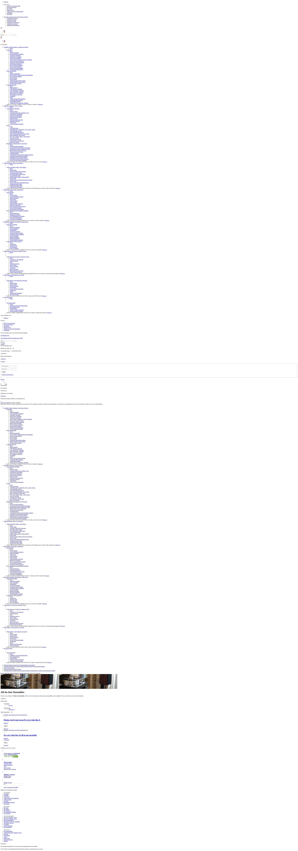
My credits (6, 809)
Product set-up (10, 10)
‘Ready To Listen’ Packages (17, 61)
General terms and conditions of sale (12, 832)
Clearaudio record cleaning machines (19, 156)
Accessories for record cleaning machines (20, 147)
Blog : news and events (9, 323)
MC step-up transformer (16, 76)
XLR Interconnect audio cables (17, 174)
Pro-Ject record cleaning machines (18, 160)
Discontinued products (9, 802)
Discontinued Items (14, 307)
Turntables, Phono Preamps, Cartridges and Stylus (16, 47)
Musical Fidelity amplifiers (16, 240)
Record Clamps (14, 118)
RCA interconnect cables (16, 173)
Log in (3, 372)
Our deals (6, 801)
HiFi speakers (10, 192)
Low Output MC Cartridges (17, 90)
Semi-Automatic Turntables (16, 54)
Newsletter (9, 14)
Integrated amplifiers (15, 227)
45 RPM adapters (14, 153)
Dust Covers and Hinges (16, 115)
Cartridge (6, 795)
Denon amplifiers (14, 235)
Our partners (7, 835)
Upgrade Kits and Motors (16, 114)
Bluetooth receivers (14, 263)
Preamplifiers (13, 230)
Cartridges (6, 824)
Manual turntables (14, 52)
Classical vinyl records (15, 139)
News (11, 51)
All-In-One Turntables (15, 58)
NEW (11, 48)
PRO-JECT (11, 709)
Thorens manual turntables (16, 69)
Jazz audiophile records (16, 131)
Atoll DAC (12, 268)
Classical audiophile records (17, 132)
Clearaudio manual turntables (17, 62)
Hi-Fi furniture (13, 247)
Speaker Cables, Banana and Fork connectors (21, 180)
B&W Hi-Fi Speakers (15, 205)
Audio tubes (13, 244)
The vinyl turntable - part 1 (10, 819)
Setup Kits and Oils (14, 121)
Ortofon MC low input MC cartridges (19, 103)
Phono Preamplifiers (15, 73)
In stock (11, 705)
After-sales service (8, 839)
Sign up (2, 379)
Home (2, 673)
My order (6, 808)
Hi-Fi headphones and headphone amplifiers (17, 210)
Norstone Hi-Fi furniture (16, 293)
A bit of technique (8, 826)
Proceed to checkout (6, 402)
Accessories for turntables (13, 108)
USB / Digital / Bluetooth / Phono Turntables (21, 59)
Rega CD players (14, 269)
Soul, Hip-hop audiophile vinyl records (19, 133)
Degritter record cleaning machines (18, 157)
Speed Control (13, 78)
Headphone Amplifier (15, 215)
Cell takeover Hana (11, 19)
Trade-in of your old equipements (15, 11)
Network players (14, 261)
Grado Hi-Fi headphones (16, 219)
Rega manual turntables (15, 66)
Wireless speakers (14, 198)
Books (11, 291)
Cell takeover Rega (11, 21)
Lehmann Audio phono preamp (17, 80)
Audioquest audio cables (16, 184)
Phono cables (13, 170)
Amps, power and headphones (11, 798)
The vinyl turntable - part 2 (10, 817)
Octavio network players (16, 272)
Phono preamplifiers (9, 820)
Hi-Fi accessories (14, 248)
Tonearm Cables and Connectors (18, 171)
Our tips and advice (11, 7)
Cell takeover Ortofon (12, 18)
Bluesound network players (16, 270)
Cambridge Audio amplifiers (17, 234)
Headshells (12, 96)
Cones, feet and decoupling (16, 124)
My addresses (7, 810)
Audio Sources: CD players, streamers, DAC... (15, 251)
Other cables (13, 178)
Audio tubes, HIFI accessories (14, 241)
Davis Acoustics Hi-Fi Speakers (18, 206)
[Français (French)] (4, 30)
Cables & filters (7, 799)
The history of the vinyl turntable (12, 821)
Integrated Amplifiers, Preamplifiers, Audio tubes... (16, 222)
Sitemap (6, 841)
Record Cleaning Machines (16, 146)
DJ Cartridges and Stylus (16, 94)
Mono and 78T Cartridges (16, 93)
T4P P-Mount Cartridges (16, 89)
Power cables (13, 181)
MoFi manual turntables (16, 64)
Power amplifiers (14, 229)
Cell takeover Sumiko (12, 24)
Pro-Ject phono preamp (15, 83)
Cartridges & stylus (11, 85)
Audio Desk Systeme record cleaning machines (21, 154)
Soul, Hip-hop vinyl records (17, 140)
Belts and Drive (14, 111)
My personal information (10, 812)
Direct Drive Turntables (15, 57)
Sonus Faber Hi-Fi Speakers (17, 209)
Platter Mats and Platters (16, 117)
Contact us (3, 359)
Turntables (9, 50)
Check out (3, 396)
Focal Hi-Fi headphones (16, 217)
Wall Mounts (13, 122)
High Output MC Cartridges (17, 92)
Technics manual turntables (16, 68)
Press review (7, 838)
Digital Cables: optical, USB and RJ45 (19, 177)
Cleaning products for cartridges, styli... (19, 113)
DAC (11, 262)
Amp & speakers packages (16, 203)
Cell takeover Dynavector (13, 22)
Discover (40, 104)
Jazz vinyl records (14, 138)
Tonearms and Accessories (16, 119)
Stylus (11, 97)
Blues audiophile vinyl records (17, 135)
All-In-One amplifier (15, 231)
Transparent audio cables (16, 185)
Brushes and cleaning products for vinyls (20, 149)
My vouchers (7, 813)
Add (5, 726)
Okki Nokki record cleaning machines (19, 159)
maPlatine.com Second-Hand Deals (18, 305)
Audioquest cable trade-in (13, 25)
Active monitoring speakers (16, 196)
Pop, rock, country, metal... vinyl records (20, 136)
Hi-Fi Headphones (14, 213)
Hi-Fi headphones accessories (17, 216)
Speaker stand (13, 202)
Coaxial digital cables (15, 175)
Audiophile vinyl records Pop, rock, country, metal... (23, 129)
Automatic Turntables (15, 55)
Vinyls (8, 125)
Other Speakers (13, 201)
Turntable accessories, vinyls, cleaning (13, 106)
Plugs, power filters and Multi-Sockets (19, 182)
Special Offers (13, 308)
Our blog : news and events (13, 6)
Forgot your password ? (8, 374)
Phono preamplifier (11, 71)
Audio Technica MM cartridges (17, 99)
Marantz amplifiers (14, 237)
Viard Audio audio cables (16, 187)
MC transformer (8, 827)
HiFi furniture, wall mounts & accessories (14, 275)
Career (5, 837)
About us (6, 2)
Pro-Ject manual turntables (16, 65)
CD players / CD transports (16, 259)
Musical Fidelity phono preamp (17, 82)
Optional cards (13, 245)
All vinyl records (14, 128)
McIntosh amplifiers (15, 238)
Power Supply (13, 79)
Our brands (6, 803)
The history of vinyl (8, 823)
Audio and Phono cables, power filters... (13, 163)
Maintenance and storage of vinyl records (17, 143)
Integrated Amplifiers (12, 224)
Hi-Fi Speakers (13, 195)
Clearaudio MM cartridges (16, 100)
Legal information (8, 831)
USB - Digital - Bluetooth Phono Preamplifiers (21, 75)
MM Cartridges (13, 87)
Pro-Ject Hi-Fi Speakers (16, 208)
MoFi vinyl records (14, 142)
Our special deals (8, 297)
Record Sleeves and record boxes (18, 150)
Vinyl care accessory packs (16, 152)
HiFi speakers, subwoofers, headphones (13, 189)
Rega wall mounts (14, 294)
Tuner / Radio (13, 265)
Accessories (7, 797)
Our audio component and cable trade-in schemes (16, 17)
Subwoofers (13, 199)
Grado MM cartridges (15, 101)
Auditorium (9, 13)
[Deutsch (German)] (4, 32)
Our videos (9, 8)
